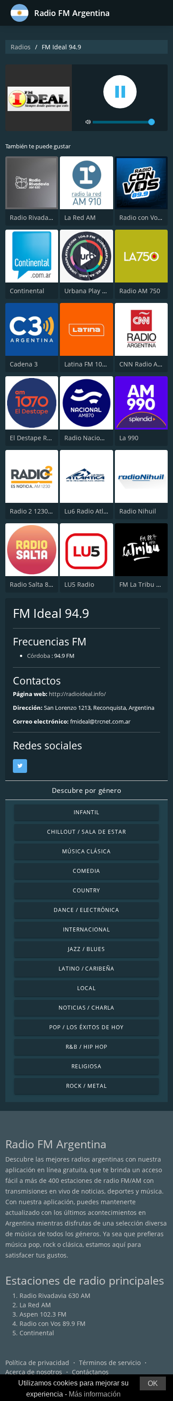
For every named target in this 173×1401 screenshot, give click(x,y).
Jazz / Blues (86, 949)
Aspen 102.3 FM (43, 1314)
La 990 (128, 438)
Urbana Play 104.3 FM (96, 291)
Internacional (86, 929)
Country (87, 890)
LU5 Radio (79, 584)
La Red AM (80, 217)
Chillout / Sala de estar (86, 832)
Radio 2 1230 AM (34, 511)
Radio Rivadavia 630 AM (45, 217)
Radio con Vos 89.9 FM (53, 1323)
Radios (21, 47)
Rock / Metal (86, 1086)
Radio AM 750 (139, 291)
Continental (27, 291)
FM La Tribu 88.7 (144, 584)
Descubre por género (86, 790)
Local (86, 988)
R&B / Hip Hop (86, 1047)
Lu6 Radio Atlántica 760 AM (104, 511)
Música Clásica (86, 851)
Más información (95, 1394)
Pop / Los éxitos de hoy (86, 1027)
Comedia (86, 871)
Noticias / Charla (86, 1007)
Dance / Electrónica (86, 910)
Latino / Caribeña (86, 968)
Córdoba (38, 656)
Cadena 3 (24, 364)
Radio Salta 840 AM (38, 584)
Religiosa (86, 1066)
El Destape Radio (35, 438)
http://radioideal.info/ (77, 694)
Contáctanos (90, 1372)
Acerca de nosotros (33, 1372)
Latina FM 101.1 (87, 364)
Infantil (87, 812)
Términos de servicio (110, 1362)
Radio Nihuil (137, 511)
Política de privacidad (37, 1362)
